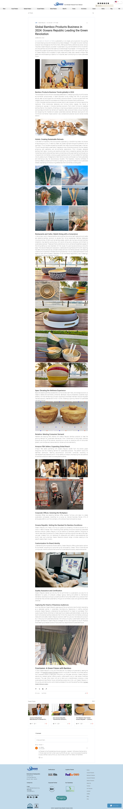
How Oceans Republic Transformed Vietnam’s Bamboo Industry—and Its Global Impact (60, 718)
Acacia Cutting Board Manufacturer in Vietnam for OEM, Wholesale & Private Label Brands (38, 718)
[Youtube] (106, 3)
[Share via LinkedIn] (42, 688)
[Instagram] (104, 3)
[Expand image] (48, 175)
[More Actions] (87, 748)
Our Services (89, 788)
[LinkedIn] (100, 3)
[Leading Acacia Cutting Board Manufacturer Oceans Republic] (38, 709)
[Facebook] (98, 3)
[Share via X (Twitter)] (39, 688)
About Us (89, 783)
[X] (102, 3)
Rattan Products (90, 780)
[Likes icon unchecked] (39, 757)
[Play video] (61, 74)
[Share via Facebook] (36, 688)
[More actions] (87, 23)
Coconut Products (91, 778)
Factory (88, 785)
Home (88, 770)
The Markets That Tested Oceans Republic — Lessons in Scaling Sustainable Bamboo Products (84, 718)
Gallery (88, 793)
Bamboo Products (91, 775)
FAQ (88, 799)
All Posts (30, 13)
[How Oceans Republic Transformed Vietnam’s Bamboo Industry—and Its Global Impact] (61, 709)
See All (93, 701)
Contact (88, 791)
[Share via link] (46, 688)
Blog (88, 796)
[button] (64, 9)
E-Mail (28, 786)
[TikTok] (108, 3)
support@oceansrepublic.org (33, 788)
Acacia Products (90, 772)
